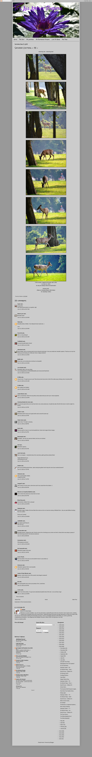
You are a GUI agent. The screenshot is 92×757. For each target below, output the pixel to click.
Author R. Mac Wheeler (23, 573)
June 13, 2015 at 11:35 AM (23, 372)
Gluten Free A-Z (19, 664)
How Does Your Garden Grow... (67, 690)
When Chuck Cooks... (65, 700)
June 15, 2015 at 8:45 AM (23, 577)
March (61, 724)
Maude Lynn (20, 313)
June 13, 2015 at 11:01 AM (23, 336)
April (61, 722)
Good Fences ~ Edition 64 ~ (66, 698)
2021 (60, 634)
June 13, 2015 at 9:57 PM (23, 495)
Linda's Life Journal (20, 679)
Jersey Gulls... (63, 687)
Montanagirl (20, 436)
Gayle (19, 304)
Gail (18, 444)
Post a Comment (20, 596)
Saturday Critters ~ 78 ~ (65, 694)
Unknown (20, 473)
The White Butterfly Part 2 (66, 716)
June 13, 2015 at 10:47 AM (23, 309)
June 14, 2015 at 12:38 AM (23, 516)
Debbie (19, 465)
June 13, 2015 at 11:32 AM (23, 363)
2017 (60, 642)
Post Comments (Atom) (26, 601)
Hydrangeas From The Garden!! (67, 663)
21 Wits (19, 377)
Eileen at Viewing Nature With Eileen (46, 290)
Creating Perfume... (64, 675)
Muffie (19, 359)
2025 (60, 627)
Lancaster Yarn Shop (65, 661)
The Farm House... (64, 714)
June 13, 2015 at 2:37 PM (23, 415)
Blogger (52, 742)
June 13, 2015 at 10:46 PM (23, 503)
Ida (18, 581)
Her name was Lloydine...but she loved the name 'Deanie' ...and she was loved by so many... (24, 681)
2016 (60, 644)
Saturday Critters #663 (20, 671)
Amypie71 (20, 483)
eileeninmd (20, 349)
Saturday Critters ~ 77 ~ (65, 708)
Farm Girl (20, 333)
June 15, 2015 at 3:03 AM (23, 568)
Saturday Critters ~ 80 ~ (65, 667)
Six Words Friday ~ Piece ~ (66, 683)
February (62, 726)
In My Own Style (20, 643)
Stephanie (20, 508)
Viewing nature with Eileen (22, 674)
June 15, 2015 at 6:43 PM (23, 585)
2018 (60, 640)
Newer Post (17, 599)
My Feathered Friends (43, 39)
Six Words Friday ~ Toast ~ (66, 669)
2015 (60, 646)
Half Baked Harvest (20, 639)
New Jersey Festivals (65, 706)
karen (19, 428)
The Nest (21, 39)
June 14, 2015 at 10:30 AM (23, 544)
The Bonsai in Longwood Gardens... (68, 704)
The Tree (64, 39)
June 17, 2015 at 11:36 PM (23, 593)
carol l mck (20, 453)
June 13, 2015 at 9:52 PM (23, 487)
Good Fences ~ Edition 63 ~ (66, 712)
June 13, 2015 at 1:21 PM (23, 407)
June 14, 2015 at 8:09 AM (23, 535)
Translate (46, 632)
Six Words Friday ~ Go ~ (65, 710)
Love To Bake (56, 39)
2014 (60, 731)
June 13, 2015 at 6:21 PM (23, 461)
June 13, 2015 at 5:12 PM (23, 432)
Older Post (74, 599)
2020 (60, 636)
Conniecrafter (21, 530)
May (61, 720)
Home (15, 39)
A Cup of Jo (19, 686)
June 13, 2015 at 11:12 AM (23, 345)
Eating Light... (63, 692)
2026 (60, 625)
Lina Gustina (21, 367)
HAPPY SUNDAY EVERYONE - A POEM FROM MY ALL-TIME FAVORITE (23, 651)
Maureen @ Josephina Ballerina (25, 491)
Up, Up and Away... (64, 665)
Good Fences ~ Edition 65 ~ (66, 685)
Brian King (20, 500)
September (63, 654)
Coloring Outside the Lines (24, 402)
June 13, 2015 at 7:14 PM (23, 479)
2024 (60, 628)
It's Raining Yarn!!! (64, 673)
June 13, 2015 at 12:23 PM (23, 397)
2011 (60, 736)
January (62, 728)
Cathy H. (20, 411)
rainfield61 (20, 520)
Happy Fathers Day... (65, 679)
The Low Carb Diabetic (21, 655)
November (62, 650)
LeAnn (19, 589)
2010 (60, 738)
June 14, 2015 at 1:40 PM (23, 552)
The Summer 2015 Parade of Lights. (68, 689)
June (61, 659)
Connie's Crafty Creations (22, 660)
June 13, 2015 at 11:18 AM (23, 354)
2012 (60, 734)
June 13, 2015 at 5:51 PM (23, 448)
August (62, 656)
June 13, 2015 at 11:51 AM (23, 381)
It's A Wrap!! (62, 702)
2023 (60, 630)
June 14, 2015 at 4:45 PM (23, 560)
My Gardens (30, 39)
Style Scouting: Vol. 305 (21, 644)
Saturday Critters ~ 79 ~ (65, 681)
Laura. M (20, 556)
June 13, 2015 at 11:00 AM (23, 317)
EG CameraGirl (21, 548)
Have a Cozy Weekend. (21, 687)
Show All (32, 690)
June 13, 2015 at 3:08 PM (23, 423)
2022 (60, 632)
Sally (19, 322)
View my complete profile (20, 619)
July (61, 658)
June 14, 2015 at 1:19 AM (23, 526)
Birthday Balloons (19, 661)
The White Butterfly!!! (64, 718)
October (62, 652)
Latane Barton (21, 393)
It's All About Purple (39, 8)
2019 (60, 638)
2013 (60, 733)
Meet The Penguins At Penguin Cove (23, 657)
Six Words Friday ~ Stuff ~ (66, 696)
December (62, 648)
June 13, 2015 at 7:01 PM (23, 469)
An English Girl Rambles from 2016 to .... (24, 649)
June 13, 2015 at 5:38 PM (23, 440)
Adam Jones (21, 420)
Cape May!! (62, 677)
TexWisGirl (20, 341)
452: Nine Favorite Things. (21, 640)
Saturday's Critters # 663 (21, 676)
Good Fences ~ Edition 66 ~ (66, 671)
